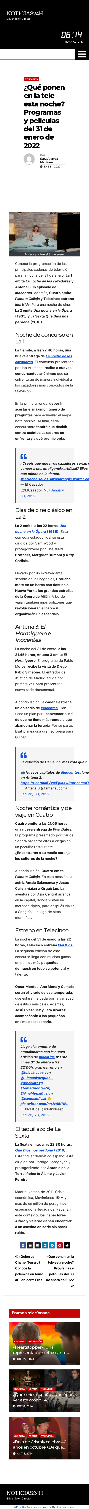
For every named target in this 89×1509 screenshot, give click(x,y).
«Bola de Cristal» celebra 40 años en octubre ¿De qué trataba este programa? (39, 1447)
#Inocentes (70, 772)
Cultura (19, 1341)
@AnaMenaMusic (35, 1093)
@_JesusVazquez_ (36, 1078)
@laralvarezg (32, 1083)
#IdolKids (47, 1057)
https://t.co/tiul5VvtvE (39, 783)
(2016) (40, 1150)
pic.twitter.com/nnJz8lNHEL (44, 1104)
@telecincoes (32, 1072)
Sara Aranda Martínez (49, 160)
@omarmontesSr (35, 1088)
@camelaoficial (33, 1098)
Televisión (31, 79)
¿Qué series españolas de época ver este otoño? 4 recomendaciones (44, 1400)
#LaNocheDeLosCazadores (44, 479)
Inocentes (49, 708)
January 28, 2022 (35, 1115)
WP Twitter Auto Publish (27, 1507)
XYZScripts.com (66, 1507)
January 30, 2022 (35, 794)
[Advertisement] (44, 189)
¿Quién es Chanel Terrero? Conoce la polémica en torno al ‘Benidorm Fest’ (29, 1268)
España (33, 1389)
